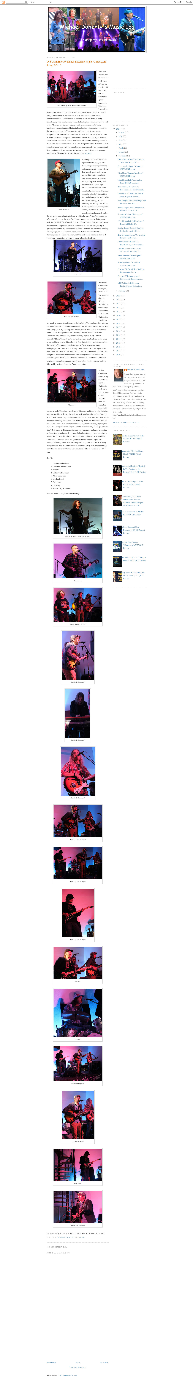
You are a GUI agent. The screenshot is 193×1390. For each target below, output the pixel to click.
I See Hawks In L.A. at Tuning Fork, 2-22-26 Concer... (130, 181)
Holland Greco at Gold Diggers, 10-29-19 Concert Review (133, 530)
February (122, 155)
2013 (118, 342)
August (122, 132)
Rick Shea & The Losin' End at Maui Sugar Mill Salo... (130, 195)
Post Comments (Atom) (67, 1375)
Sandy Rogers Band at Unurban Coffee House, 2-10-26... (131, 229)
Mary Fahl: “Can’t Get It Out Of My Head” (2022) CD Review (132, 575)
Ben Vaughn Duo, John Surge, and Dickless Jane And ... (132, 202)
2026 (118, 128)
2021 (118, 311)
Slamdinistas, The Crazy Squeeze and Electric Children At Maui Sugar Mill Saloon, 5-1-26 (132, 501)
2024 (118, 299)
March (121, 151)
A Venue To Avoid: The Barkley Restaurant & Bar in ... (131, 270)
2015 (118, 335)
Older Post (104, 1362)
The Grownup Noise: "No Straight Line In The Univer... (131, 236)
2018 (118, 323)
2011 (118, 350)
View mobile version (77, 1367)
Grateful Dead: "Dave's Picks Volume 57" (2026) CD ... (129, 250)
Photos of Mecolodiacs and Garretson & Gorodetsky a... (130, 277)
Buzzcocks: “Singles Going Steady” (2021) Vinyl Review (132, 454)
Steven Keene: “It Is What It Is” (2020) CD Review (132, 513)
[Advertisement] (69, 1339)
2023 (118, 303)
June (121, 140)
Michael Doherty (135, 370)
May (121, 144)
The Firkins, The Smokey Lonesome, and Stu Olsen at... (131, 188)
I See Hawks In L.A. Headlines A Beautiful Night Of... (131, 222)
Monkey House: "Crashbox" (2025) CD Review (129, 264)
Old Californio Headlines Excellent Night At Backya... (131, 243)
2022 (118, 307)
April (121, 147)
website (88, 153)
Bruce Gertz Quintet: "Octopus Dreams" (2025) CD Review (133, 559)
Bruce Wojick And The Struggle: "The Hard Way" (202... (131, 161)
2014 (118, 339)
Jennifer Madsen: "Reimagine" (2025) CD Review (130, 216)
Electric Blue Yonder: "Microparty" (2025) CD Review (132, 545)
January (122, 290)
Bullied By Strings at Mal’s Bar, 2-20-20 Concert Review (132, 484)
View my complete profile (126, 422)
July (121, 136)
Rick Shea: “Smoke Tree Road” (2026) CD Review (130, 174)
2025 (118, 295)
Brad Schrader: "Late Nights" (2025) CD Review (129, 257)
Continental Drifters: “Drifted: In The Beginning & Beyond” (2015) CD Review (133, 469)
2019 (118, 319)
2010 (118, 354)
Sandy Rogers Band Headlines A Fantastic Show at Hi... (131, 209)
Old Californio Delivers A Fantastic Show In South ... (130, 284)
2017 (118, 327)
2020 (118, 315)
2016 (118, 331)
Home (78, 1362)
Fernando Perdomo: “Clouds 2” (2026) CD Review (131, 168)
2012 (118, 346)
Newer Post (51, 1362)
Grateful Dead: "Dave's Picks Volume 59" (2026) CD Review (132, 438)
